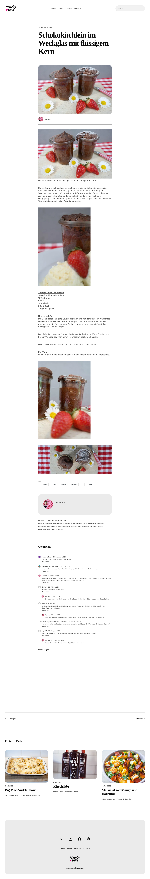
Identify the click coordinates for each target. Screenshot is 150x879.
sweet (101, 526)
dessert (49, 523)
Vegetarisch (111, 799)
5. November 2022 (57, 640)
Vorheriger (11, 719)
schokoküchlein (64, 526)
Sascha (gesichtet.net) (50, 566)
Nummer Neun (47, 557)
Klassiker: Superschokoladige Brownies (53, 622)
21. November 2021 (74, 622)
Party (61, 791)
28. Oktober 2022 (54, 631)
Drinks (55, 791)
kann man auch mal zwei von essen (84, 523)
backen (41, 523)
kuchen (101, 523)
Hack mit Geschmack (12, 795)
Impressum (80, 868)
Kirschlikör (61, 786)
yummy (60, 529)
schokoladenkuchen (90, 526)
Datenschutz (70, 868)
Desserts (41, 520)
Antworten (45, 562)
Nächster (139, 719)
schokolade (76, 526)
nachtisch (42, 526)
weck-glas (51, 529)
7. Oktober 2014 (53, 576)
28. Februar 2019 (54, 587)
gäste (68, 523)
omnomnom (52, 526)
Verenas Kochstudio (59, 520)
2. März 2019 (55, 596)
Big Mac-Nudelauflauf (20, 790)
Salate (104, 799)
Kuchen (48, 520)
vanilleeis (42, 529)
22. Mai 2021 (55, 615)
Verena (44, 576)
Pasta (23, 795)
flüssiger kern (59, 523)
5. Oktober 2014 (64, 566)
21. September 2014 (60, 557)
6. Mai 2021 (52, 603)
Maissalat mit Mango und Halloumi (119, 792)
